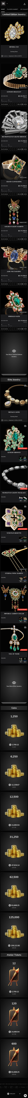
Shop (3, 9)
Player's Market (12, 9)
